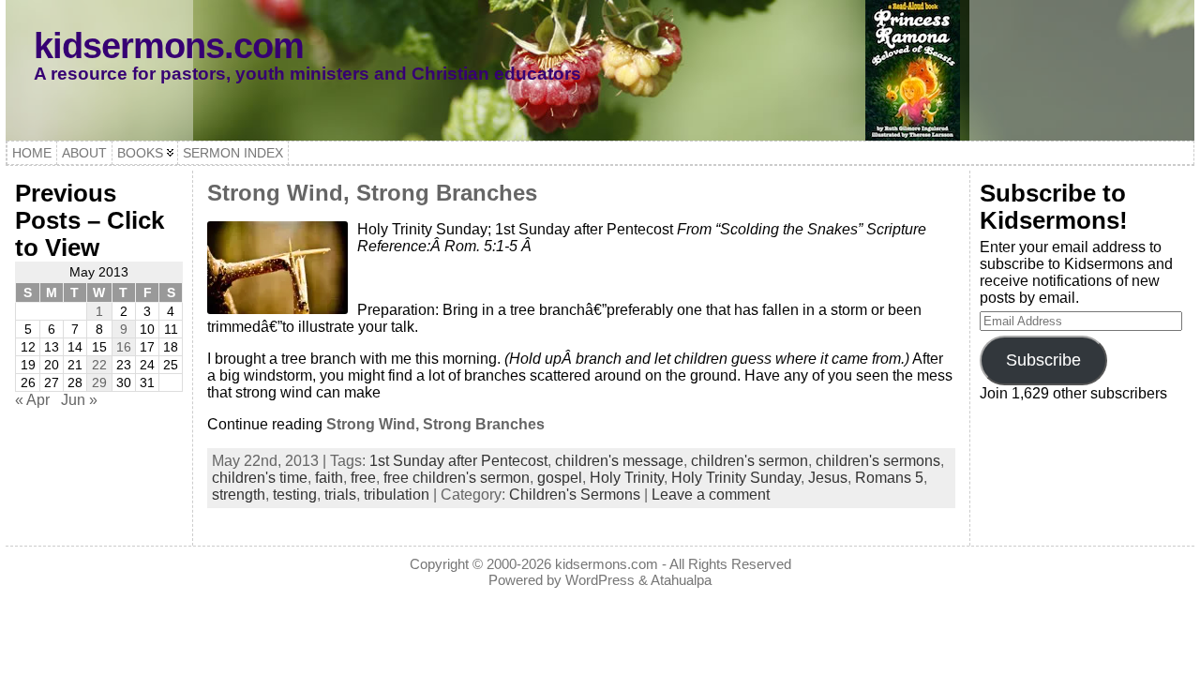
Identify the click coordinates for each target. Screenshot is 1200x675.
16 (123, 346)
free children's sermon (456, 478)
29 (99, 382)
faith (329, 478)
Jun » (79, 400)
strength (238, 494)
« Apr (32, 400)
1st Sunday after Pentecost (458, 461)
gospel (559, 478)
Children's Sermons (574, 494)
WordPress (600, 580)
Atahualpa (681, 580)
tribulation (396, 494)
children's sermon (749, 461)
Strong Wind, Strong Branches (372, 192)
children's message (619, 461)
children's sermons (878, 461)
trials (340, 494)
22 (99, 364)
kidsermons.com (169, 45)
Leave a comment (711, 494)
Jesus (828, 478)
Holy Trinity (627, 478)
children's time (260, 478)
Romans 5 (889, 478)
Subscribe (1043, 360)
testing (295, 494)
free (363, 478)
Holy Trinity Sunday (736, 478)
